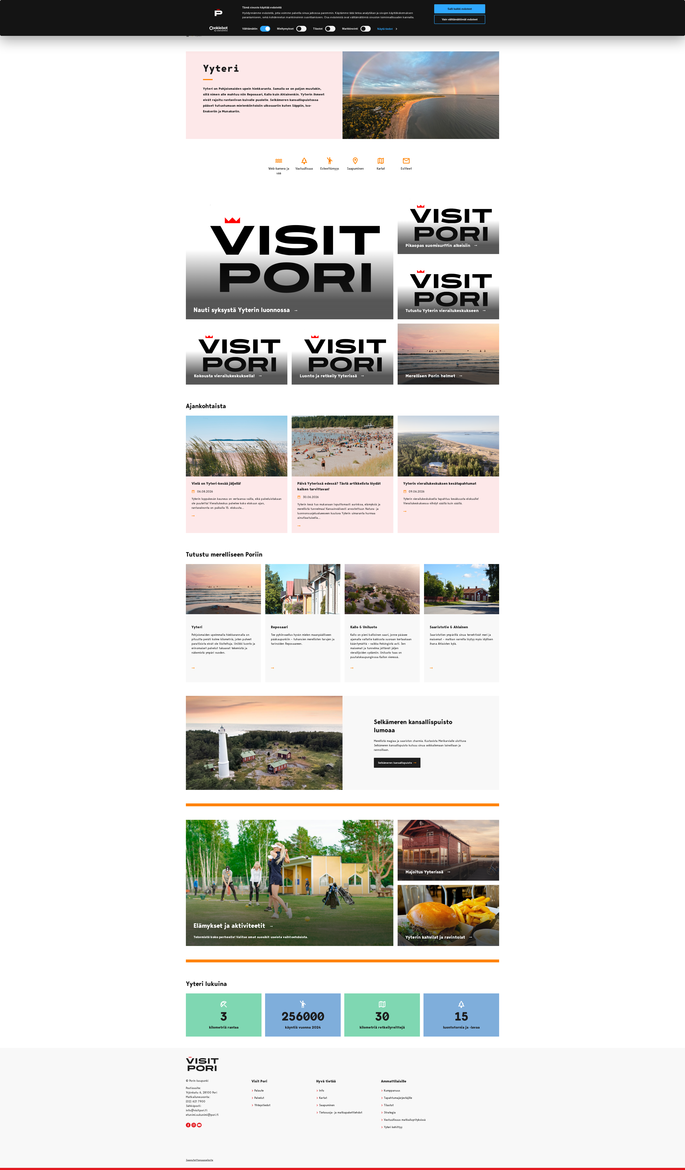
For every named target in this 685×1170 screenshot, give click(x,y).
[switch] (301, 29)
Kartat (322, 1098)
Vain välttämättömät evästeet (460, 19)
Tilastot (388, 1105)
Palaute (258, 1090)
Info (321, 1090)
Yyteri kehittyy (392, 1127)
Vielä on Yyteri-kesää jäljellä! (216, 483)
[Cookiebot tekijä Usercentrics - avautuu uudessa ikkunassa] (218, 29)
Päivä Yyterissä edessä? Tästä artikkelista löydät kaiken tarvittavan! (339, 486)
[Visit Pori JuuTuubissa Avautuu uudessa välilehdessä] (199, 1125)
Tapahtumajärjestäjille (397, 1098)
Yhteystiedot (261, 1105)
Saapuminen (326, 1105)
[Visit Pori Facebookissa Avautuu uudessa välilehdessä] (188, 1125)
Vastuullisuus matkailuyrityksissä (404, 1119)
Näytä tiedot (384, 28)
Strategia (389, 1112)
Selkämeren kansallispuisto (395, 762)
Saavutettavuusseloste (199, 1160)
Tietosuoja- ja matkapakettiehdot (340, 1112)
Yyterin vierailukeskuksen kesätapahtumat (439, 483)
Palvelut (258, 1098)
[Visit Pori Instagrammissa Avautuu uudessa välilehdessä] (193, 1125)
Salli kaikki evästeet (460, 8)
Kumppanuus (391, 1090)
